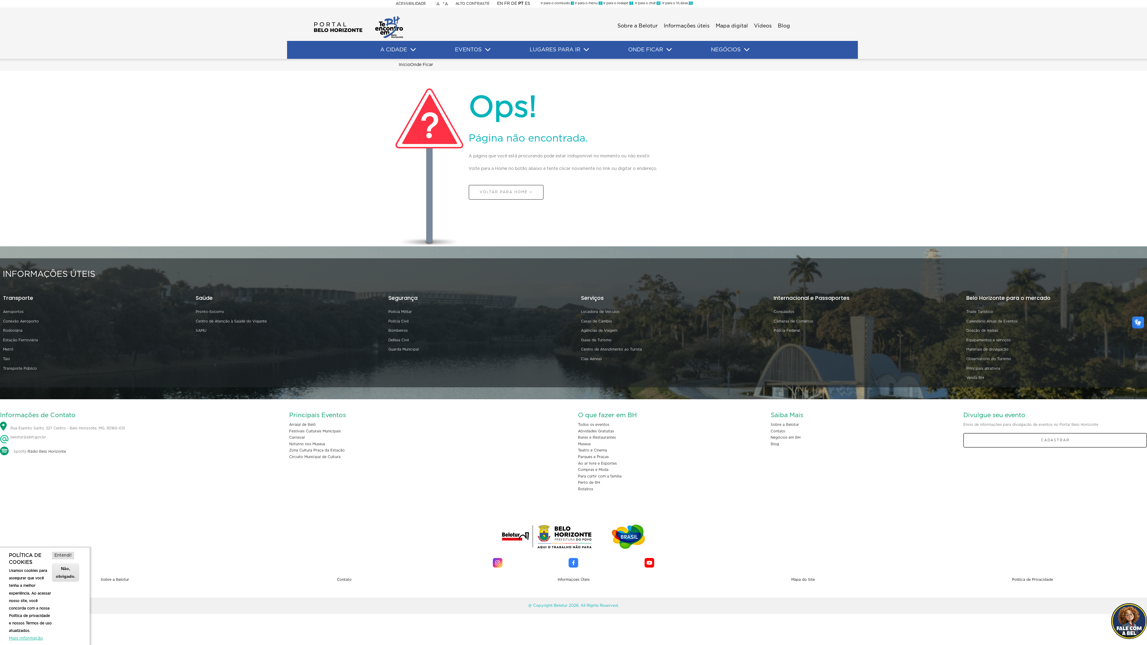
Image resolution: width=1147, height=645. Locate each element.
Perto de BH (589, 482)
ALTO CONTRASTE (473, 3)
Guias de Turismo (596, 340)
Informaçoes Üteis (574, 579)
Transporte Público (20, 368)
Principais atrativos (983, 368)
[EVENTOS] (488, 49)
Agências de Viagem (599, 330)
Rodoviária (12, 330)
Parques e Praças (593, 457)
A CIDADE (393, 50)
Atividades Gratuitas (596, 431)
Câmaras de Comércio (793, 321)
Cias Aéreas (591, 359)
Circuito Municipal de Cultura (315, 457)
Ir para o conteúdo (557, 3)
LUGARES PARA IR (555, 50)
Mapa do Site (803, 579)
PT (521, 3)
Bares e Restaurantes (597, 437)
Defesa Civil (398, 340)
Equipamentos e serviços (988, 340)
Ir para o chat (646, 3)
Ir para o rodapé (617, 3)
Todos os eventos (593, 424)
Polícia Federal (787, 330)
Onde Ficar (421, 65)
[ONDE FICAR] (669, 49)
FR (507, 3)
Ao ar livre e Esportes (597, 463)
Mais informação (26, 638)
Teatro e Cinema (592, 450)
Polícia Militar (400, 312)
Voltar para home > (506, 192)
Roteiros (585, 489)
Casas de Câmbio (596, 321)
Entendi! (63, 555)
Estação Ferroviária (20, 340)
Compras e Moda (593, 470)
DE (514, 3)
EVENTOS (468, 50)
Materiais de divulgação (987, 349)
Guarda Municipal (403, 349)
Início (404, 65)
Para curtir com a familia (600, 476)
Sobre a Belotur (637, 26)
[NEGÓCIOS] (747, 49)
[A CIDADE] (413, 49)
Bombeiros (398, 330)
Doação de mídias (982, 330)
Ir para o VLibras (676, 3)
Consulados (784, 312)
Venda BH (975, 378)
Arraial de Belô (302, 424)
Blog (784, 26)
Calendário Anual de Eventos (992, 321)
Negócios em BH (786, 437)
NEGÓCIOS (726, 50)
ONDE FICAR (645, 50)
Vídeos (763, 26)
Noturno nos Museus (307, 444)
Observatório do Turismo (988, 359)
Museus (584, 444)
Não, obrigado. (66, 572)
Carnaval (297, 437)
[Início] (358, 17)
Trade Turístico (979, 312)
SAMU (201, 330)
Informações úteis (687, 26)
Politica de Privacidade (1032, 579)
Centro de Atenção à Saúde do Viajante (231, 321)
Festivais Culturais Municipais (315, 431)
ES (527, 3)
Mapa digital (732, 26)
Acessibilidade (411, 3)
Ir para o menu (588, 3)
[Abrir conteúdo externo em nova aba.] (497, 563)
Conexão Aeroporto (21, 321)
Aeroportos (13, 312)
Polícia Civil (398, 321)
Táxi (6, 359)
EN (500, 3)
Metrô (8, 349)
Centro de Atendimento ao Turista (611, 349)
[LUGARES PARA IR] (586, 49)
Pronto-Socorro (210, 312)
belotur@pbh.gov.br (27, 437)
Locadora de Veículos (600, 312)
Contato (778, 431)
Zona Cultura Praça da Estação (317, 450)
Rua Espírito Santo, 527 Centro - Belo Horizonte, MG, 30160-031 (67, 428)
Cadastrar (1055, 440)
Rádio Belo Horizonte (46, 451)
